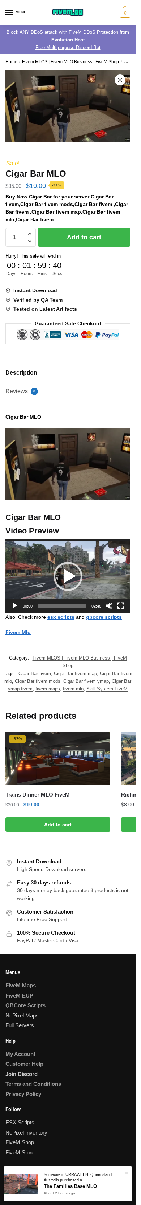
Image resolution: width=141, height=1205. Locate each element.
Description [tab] (21, 373)
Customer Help (24, 1064)
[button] (120, 79)
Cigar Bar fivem (34, 673)
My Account (20, 1054)
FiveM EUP (19, 995)
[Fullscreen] (120, 605)
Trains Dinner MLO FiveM (37, 794)
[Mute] (109, 605)
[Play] (14, 605)
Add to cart (84, 237)
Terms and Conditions (33, 1084)
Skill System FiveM (107, 689)
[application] (67, 576)
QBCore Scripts (25, 1005)
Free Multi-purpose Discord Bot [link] (68, 47)
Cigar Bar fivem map (75, 673)
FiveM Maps (20, 985)
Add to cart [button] (58, 824)
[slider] (62, 606)
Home (11, 61)
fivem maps (47, 689)
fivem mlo (73, 689)
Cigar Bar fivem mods (37, 681)
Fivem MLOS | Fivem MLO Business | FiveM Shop (70, 61)
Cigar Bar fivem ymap (86, 681)
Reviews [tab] (20, 391)
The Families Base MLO (70, 1186)
